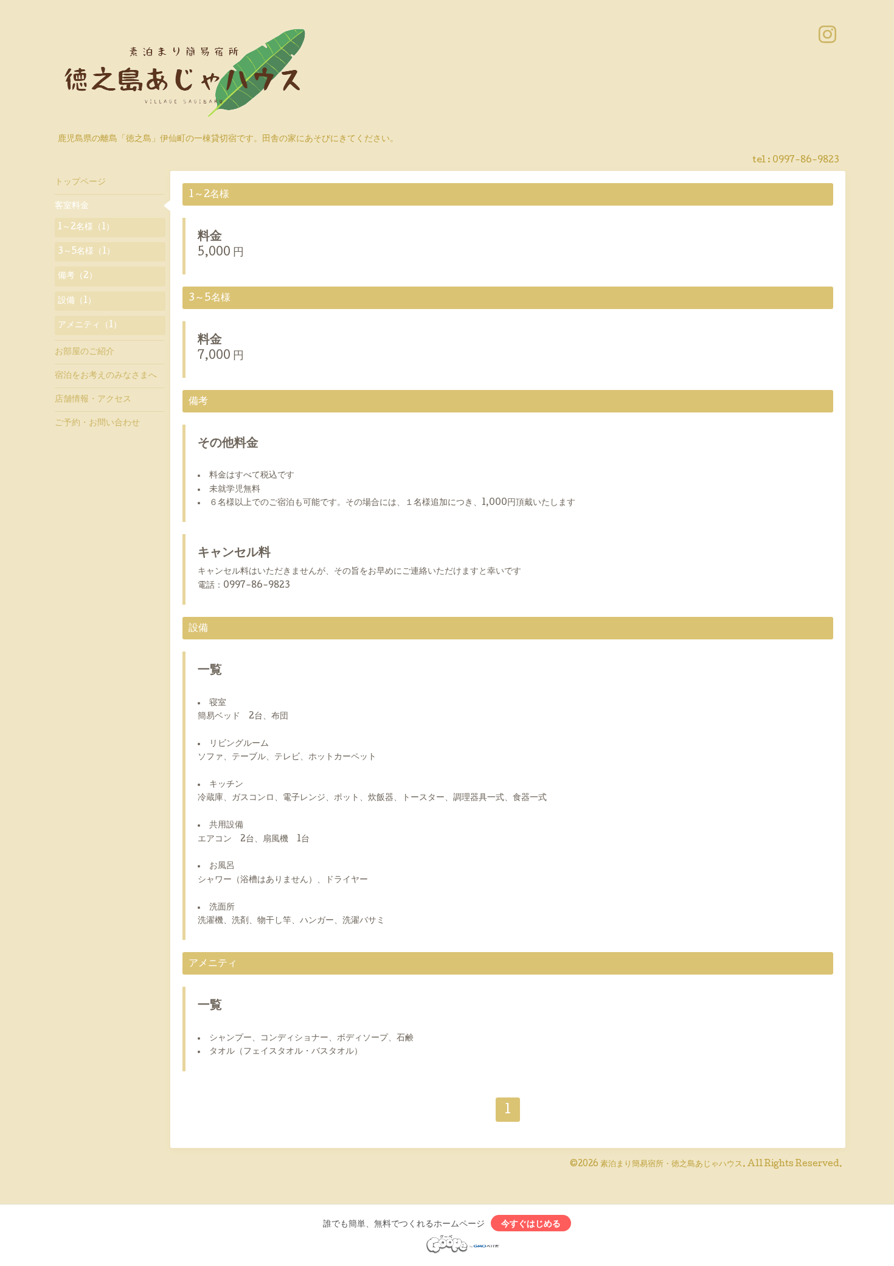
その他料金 (228, 444)
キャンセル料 (234, 553)
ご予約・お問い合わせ (97, 423)
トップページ (80, 182)
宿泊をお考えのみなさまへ (106, 376)
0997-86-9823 (805, 160)
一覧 (210, 671)
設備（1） (77, 301)
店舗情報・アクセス (93, 400)
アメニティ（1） (90, 325)
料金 (210, 237)
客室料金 (72, 206)
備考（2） (77, 276)
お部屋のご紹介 (84, 352)
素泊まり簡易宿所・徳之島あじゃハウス (671, 1164)
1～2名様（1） (86, 227)
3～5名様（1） (86, 252)
